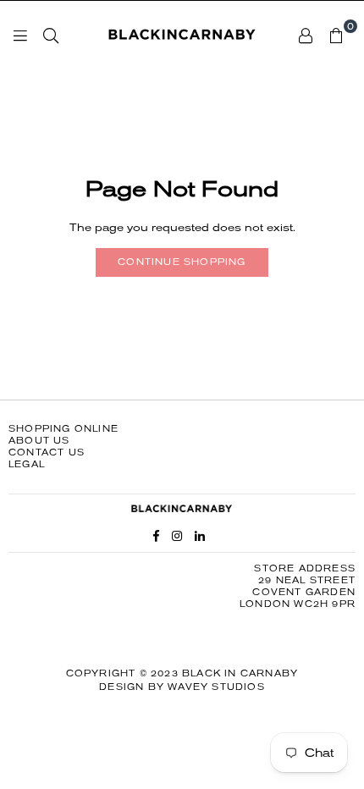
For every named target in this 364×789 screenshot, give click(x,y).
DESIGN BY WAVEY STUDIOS (182, 686)
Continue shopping (181, 262)
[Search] (51, 34)
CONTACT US (46, 452)
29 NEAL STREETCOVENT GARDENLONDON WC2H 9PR (298, 592)
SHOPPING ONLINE (63, 428)
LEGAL (26, 464)
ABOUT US (39, 440)
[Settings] (305, 34)
